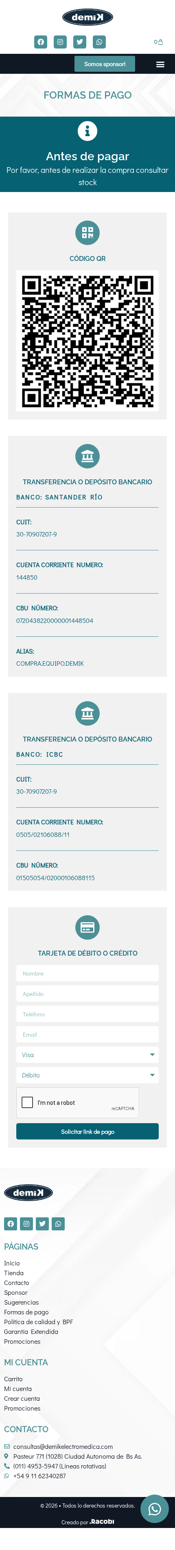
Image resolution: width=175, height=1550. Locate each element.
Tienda (14, 1272)
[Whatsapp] (99, 42)
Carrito (13, 1378)
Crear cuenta (22, 1398)
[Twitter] (79, 42)
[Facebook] (40, 42)
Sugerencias (21, 1302)
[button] (160, 64)
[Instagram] (60, 42)
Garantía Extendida (31, 1331)
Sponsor (15, 1292)
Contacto (16, 1282)
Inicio (12, 1263)
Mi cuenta (18, 1388)
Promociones (22, 1341)
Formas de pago (26, 1311)
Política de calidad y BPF (38, 1321)
